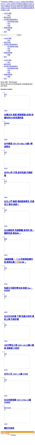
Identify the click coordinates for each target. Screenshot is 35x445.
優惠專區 (7, 123)
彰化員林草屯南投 (12, 21)
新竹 (5, 32)
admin (5, 110)
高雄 (8, 30)
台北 (8, 15)
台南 (8, 25)
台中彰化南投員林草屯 (11, 19)
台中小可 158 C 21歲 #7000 (16, 374)
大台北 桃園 (7, 13)
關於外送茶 (7, 17)
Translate (13, 435)
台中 (8, 23)
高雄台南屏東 (8, 27)
